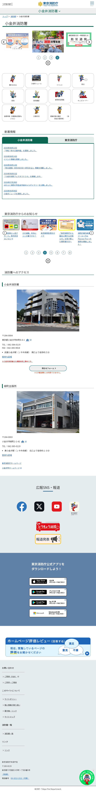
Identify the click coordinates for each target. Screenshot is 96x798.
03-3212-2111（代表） (20, 778)
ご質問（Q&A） (10, 676)
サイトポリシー (10, 699)
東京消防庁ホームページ (11, 463)
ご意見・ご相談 (10, 682)
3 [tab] (51, 57)
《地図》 (5, 774)
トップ (5, 16)
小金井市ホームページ (11, 468)
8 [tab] (69, 252)
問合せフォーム (48, 368)
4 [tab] (57, 57)
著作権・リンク (10, 711)
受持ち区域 (7, 356)
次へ (89, 42)
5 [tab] (51, 252)
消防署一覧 (8, 733)
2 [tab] (44, 57)
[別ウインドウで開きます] (28, 339)
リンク (7, 750)
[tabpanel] (48, 40)
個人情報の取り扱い (12, 705)
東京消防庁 (71, 140)
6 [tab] (57, 252)
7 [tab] (63, 252)
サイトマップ (9, 716)
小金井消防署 (25, 140)
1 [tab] (38, 57)
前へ (3, 42)
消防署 (13, 16)
